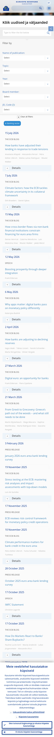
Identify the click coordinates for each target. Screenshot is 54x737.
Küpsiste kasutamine (29, 717)
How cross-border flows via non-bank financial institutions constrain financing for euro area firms (26, 231)
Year (5, 79)
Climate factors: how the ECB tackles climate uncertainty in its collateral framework (26, 192)
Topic (5, 66)
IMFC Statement (14, 605)
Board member (11, 92)
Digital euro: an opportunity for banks (27, 378)
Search (40, 8)
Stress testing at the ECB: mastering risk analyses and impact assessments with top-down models (26, 484)
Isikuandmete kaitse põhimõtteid (28, 712)
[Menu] (49, 8)
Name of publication (13, 53)
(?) (13, 105)
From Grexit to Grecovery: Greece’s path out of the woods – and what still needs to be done (27, 414)
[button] (49, 3)
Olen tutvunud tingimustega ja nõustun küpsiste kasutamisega (29, 725)
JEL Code (8, 105)
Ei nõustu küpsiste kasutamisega (29, 732)
